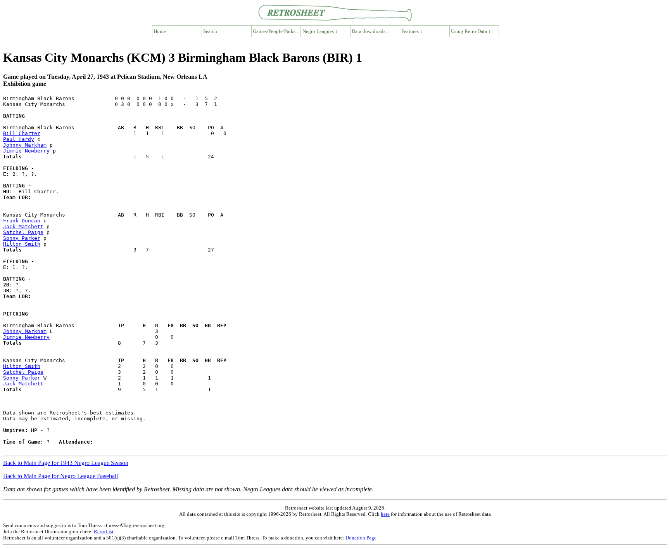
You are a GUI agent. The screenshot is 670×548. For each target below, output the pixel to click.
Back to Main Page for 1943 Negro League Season (65, 463)
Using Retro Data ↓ (471, 31)
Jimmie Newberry (26, 151)
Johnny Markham (25, 145)
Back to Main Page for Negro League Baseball (60, 476)
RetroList (104, 531)
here (385, 514)
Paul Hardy (18, 139)
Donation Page (360, 538)
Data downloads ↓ (370, 31)
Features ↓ (412, 31)
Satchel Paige (23, 232)
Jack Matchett (23, 226)
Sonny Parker (21, 238)
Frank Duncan (21, 221)
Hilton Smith (21, 244)
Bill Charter (21, 133)
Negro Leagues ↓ (320, 31)
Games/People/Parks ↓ (276, 31)
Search (210, 31)
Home (160, 31)
